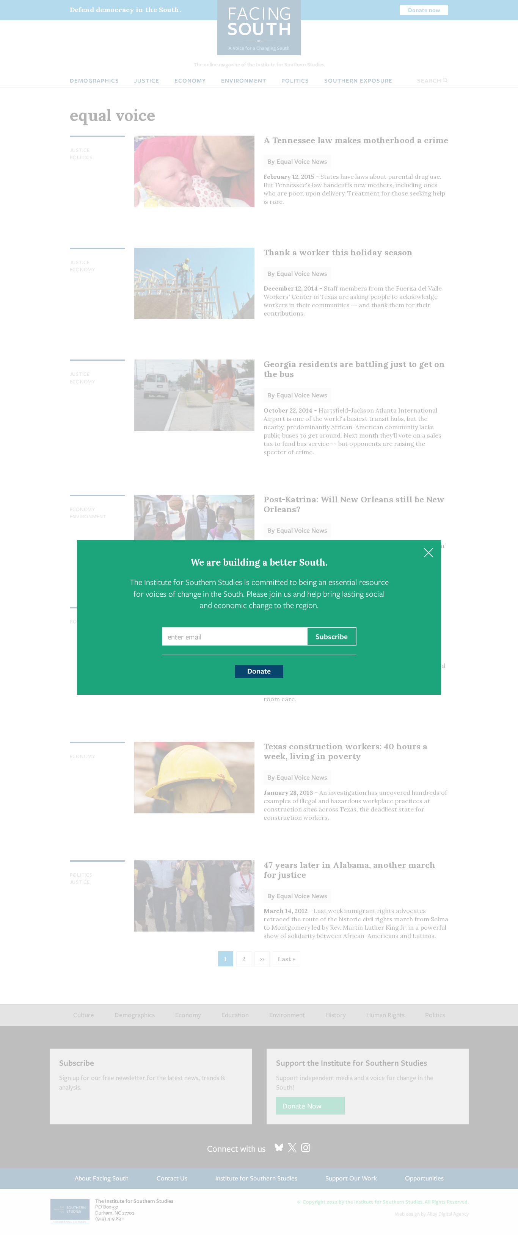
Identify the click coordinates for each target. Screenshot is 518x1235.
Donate (259, 671)
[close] (428, 553)
